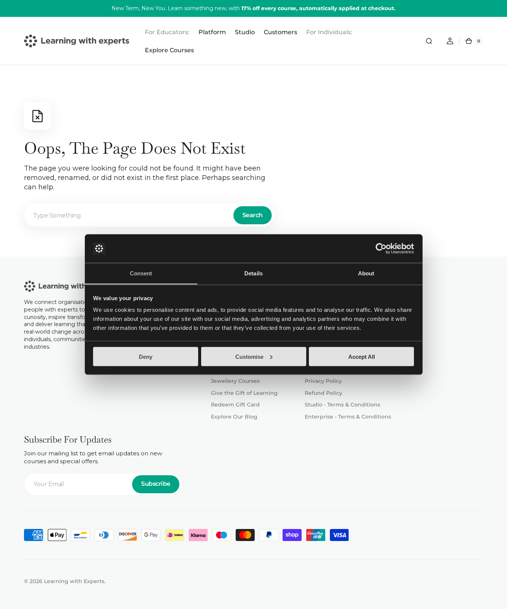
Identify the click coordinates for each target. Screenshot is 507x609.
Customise (249, 356)
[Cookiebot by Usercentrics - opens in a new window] (381, 248)
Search (252, 215)
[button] (429, 41)
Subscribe (155, 483)
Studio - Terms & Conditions (342, 404)
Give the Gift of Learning (244, 393)
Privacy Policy (323, 381)
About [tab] (366, 273)
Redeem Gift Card (235, 404)
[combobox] (149, 215)
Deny (145, 356)
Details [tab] (253, 273)
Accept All (361, 356)
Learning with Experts (74, 581)
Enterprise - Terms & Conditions (348, 416)
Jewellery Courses (235, 381)
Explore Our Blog (234, 416)
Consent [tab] (141, 273)
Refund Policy (323, 393)
